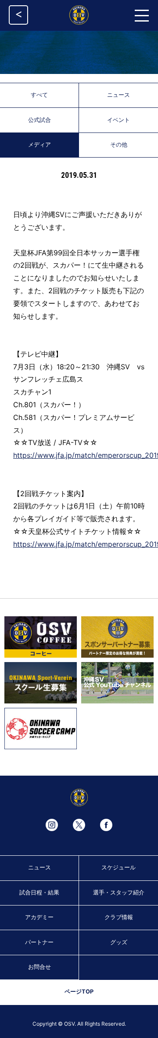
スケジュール (118, 867)
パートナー (39, 942)
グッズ (118, 942)
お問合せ (39, 967)
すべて (39, 95)
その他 (118, 144)
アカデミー (39, 917)
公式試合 (39, 120)
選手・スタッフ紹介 (118, 892)
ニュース (118, 95)
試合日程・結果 (39, 892)
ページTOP (79, 991)
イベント (118, 120)
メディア (39, 144)
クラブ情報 (118, 917)
